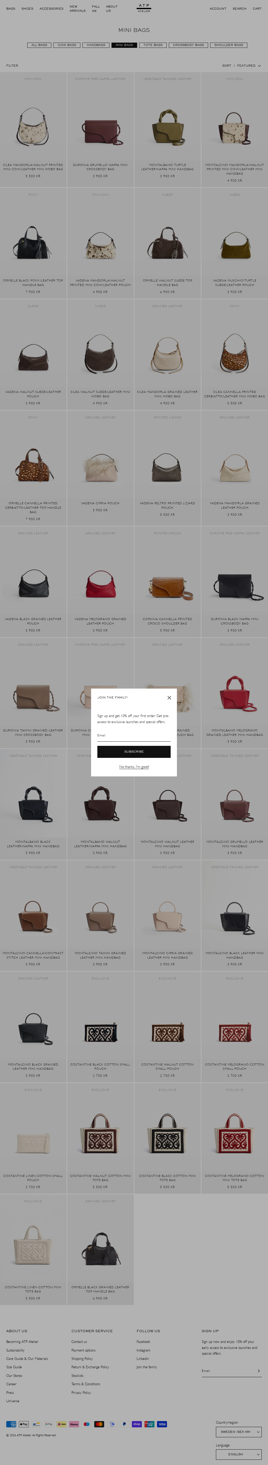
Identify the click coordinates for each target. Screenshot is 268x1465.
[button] (169, 698)
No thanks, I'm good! (134, 767)
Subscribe (134, 752)
